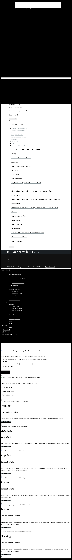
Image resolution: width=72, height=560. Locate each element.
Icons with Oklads (15, 306)
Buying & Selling (9, 327)
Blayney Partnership (50, 267)
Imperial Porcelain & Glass (18, 137)
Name (5, 362)
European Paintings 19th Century (18, 283)
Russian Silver (15, 291)
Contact (6, 330)
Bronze (13, 143)
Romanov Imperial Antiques (18, 145)
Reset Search (12, 119)
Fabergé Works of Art (17, 135)
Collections (8, 270)
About (5, 325)
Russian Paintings (15, 281)
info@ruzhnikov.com (8, 395)
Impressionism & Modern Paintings (19, 278)
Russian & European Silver (18, 130)
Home (10, 111)
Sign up (36, 252)
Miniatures (14, 139)
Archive (10, 323)
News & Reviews (10, 334)
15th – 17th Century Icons (17, 310)
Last (34, 364)
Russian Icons (15, 133)
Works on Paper (15, 141)
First (18, 364)
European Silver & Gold (17, 293)
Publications (8, 332)
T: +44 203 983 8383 (7, 391)
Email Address (8, 366)
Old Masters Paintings (16, 276)
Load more (11, 247)
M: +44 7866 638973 (7, 387)
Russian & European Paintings (19, 128)
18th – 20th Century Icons (17, 308)
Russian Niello (15, 297)
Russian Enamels (15, 295)
